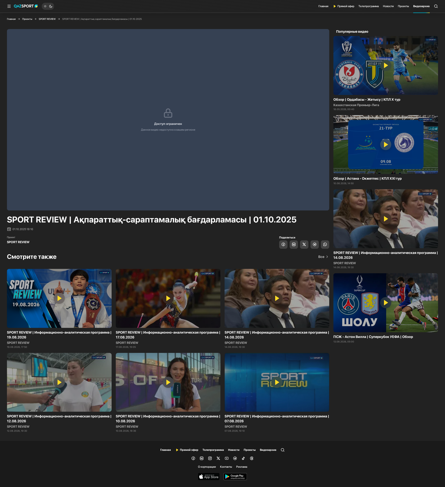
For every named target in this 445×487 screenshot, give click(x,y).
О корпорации (207, 466)
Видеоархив (421, 6)
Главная (323, 6)
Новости (388, 6)
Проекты (403, 6)
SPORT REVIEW (47, 19)
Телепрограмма (368, 6)
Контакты (226, 466)
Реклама (241, 466)
